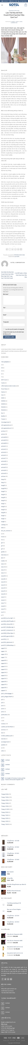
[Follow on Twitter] (5, 979)
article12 (3, 449)
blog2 (2, 503)
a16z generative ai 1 (6, 428)
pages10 (3, 663)
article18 (3, 461)
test (2, 732)
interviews (4, 554)
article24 (3, 470)
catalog (3, 524)
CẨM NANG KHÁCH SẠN (14, 10)
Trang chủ (6, 1040)
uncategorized (5, 741)
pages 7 (3, 657)
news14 (3, 588)
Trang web (6, 322)
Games (3, 392)
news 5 (3, 573)
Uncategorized (5, 422)
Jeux (2, 395)
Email (5, 314)
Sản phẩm (12, 1040)
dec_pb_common (5, 530)
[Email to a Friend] (15, 249)
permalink (17, 256)
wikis (2, 750)
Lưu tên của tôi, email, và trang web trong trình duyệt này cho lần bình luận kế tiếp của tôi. (13, 332)
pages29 (3, 684)
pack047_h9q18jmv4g (7, 627)
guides (3, 551)
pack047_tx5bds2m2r (7, 630)
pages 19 (3, 654)
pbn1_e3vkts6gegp (6, 693)
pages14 (3, 672)
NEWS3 (3, 404)
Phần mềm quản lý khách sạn (8, 988)
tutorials (3, 738)
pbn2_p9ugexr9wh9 (6, 696)
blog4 (2, 515)
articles (3, 476)
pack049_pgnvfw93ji (6, 636)
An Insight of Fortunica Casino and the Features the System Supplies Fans (15, 778)
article (3, 434)
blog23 (3, 509)
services (3, 729)
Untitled (7, 760)
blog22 (3, 506)
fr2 (2, 539)
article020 (4, 443)
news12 (3, 585)
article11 (3, 446)
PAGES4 (3, 410)
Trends (3, 419)
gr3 (2, 545)
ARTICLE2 (4, 380)
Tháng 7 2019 (5, 824)
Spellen (3, 416)
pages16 (3, 678)
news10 (3, 582)
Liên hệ (23, 1040)
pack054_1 (4, 639)
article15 (3, 455)
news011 (3, 576)
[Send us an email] (8, 979)
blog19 (3, 500)
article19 (3, 464)
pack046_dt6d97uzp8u (7, 621)
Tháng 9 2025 (5, 812)
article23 (3, 467)
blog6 (2, 518)
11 (2, 371)
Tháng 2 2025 (5, 818)
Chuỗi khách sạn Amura (7, 990)
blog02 (3, 485)
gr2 (2, 542)
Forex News (4, 389)
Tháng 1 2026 (5, 806)
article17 (3, 458)
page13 (3, 648)
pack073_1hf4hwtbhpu (7, 645)
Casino (3, 383)
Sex (2, 413)
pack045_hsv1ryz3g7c (7, 618)
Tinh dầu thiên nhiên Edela (8, 992)
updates (3, 744)
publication (4, 714)
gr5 (2, 548)
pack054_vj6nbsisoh (6, 642)
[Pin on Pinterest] (18, 249)
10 (2, 367)
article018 (4, 437)
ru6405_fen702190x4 (7, 726)
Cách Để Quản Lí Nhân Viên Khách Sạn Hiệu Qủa (21, 275)
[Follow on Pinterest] (11, 979)
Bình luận (6, 294)
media (2, 560)
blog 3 (3, 482)
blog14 (3, 494)
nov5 (2, 612)
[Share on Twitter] (12, 249)
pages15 (3, 675)
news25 (3, 591)
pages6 (3, 690)
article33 (3, 473)
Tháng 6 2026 (5, 800)
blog (2, 479)
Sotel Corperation (17, 22)
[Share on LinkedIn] (21, 249)
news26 (3, 594)
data (2, 527)
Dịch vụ (18, 1040)
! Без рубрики (5, 361)
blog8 (2, 521)
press (2, 711)
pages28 (3, 681)
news (2, 564)
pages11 (3, 666)
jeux (2, 557)
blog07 (3, 491)
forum (2, 536)
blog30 (3, 512)
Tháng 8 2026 (5, 794)
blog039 (3, 488)
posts (2, 708)
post (2, 705)
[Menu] (2, 5)
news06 (3, 579)
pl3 (2, 702)
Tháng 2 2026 (5, 803)
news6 (3, 600)
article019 (4, 440)
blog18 (3, 497)
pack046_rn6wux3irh (6, 624)
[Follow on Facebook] (2, 979)
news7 (3, 603)
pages (2, 651)
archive (3, 431)
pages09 (3, 660)
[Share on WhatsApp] (7, 249)
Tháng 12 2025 (5, 809)
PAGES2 (3, 407)
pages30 (3, 687)
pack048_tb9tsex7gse (7, 633)
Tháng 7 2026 (5, 797)
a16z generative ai (6, 425)
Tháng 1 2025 (5, 821)
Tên (4, 307)
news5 (3, 597)
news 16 (3, 567)
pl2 (2, 699)
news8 (3, 606)
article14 (3, 452)
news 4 (3, 570)
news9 (3, 609)
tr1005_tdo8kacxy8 (6, 735)
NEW (2, 398)
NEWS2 (3, 401)
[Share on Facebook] (9, 249)
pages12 (3, 669)
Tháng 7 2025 (5, 815)
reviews (3, 723)
